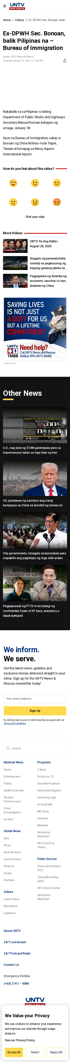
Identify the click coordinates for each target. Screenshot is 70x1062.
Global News (12, 831)
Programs (44, 762)
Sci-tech (8, 819)
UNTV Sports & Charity (45, 845)
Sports (7, 769)
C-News (41, 769)
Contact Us (11, 965)
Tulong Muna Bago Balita (48, 879)
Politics (8, 783)
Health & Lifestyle (14, 790)
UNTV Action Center (48, 888)
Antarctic (9, 866)
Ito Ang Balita (45, 804)
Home (7, 20)
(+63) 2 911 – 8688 (16, 983)
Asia (6, 838)
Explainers (9, 913)
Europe (8, 873)
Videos (19, 20)
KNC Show (43, 811)
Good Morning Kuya (48, 783)
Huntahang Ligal (46, 797)
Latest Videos (11, 899)
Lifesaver (42, 818)
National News (14, 762)
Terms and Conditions (15, 723)
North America (12, 852)
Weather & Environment (12, 799)
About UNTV (12, 931)
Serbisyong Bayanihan (43, 834)
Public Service (47, 859)
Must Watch (10, 906)
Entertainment (12, 776)
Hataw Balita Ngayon (49, 790)
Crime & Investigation (12, 810)
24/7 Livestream (15, 942)
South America (12, 859)
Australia (9, 880)
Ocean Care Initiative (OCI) (49, 868)
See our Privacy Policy (20, 1040)
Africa (7, 845)
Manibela (42, 825)
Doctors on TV (45, 776)
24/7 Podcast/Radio (17, 953)
